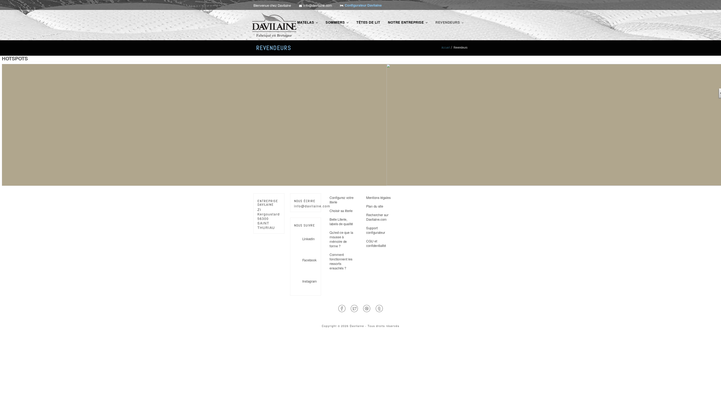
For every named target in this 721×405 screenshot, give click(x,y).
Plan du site (374, 206)
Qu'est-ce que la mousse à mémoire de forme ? (341, 239)
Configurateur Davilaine (363, 5)
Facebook (309, 259)
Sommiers (336, 22)
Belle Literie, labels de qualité (341, 221)
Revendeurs (448, 22)
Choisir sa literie (341, 210)
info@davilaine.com (312, 205)
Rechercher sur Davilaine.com (377, 217)
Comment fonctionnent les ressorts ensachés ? (341, 261)
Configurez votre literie (341, 199)
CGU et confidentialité (376, 243)
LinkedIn (308, 238)
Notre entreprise (406, 22)
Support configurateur (375, 230)
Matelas (306, 22)
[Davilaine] (274, 25)
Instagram (309, 281)
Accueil (445, 47)
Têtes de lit (368, 22)
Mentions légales (378, 197)
